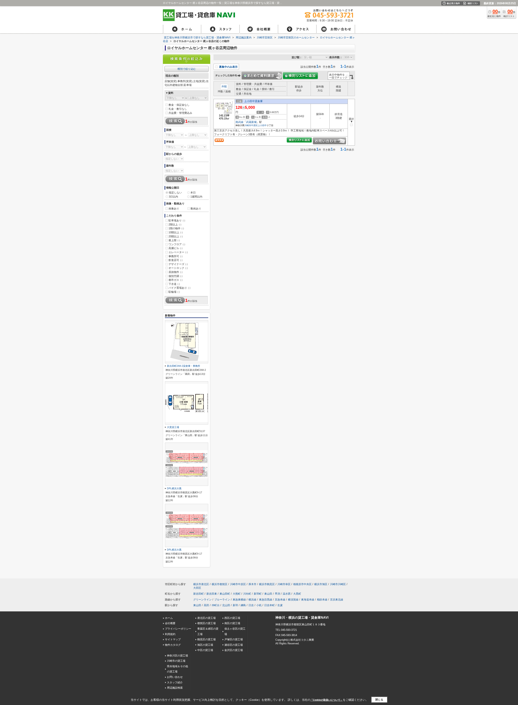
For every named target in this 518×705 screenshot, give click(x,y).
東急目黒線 (265, 599)
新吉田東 (211, 593)
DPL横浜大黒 (174, 488)
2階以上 (175, 224)
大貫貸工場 (173, 427)
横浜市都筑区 (219, 584)
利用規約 (170, 634)
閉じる (379, 699)
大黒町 (297, 593)
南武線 (239, 122)
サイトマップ (173, 639)
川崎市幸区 (284, 584)
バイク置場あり (179, 287)
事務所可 (176, 256)
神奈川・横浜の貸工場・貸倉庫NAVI (301, 617)
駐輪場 (174, 291)
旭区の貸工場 (205, 644)
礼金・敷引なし (178, 108)
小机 (259, 605)
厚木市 (252, 584)
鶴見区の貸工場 (206, 639)
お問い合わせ (175, 677)
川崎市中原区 (251, 125)
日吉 (251, 605)
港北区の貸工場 (206, 617)
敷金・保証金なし (179, 104)
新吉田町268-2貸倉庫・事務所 (183, 366)
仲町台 (216, 605)
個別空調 (176, 276)
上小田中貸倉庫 (253, 101)
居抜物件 (176, 272)
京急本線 (280, 599)
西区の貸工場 (232, 617)
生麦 (280, 605)
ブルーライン (222, 599)
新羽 (235, 605)
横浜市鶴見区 (267, 584)
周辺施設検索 (175, 687)
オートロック (178, 268)
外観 (224, 86)
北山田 (226, 605)
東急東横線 (239, 599)
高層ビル (176, 248)
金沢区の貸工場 (233, 650)
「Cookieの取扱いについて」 (326, 700)
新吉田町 (198, 593)
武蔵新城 (251, 122)
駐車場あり (177, 220)
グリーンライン (202, 599)
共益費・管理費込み (180, 112)
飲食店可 (176, 260)
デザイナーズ (178, 264)
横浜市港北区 (201, 584)
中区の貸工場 (205, 650)
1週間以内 (196, 196)
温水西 (287, 593)
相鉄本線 (322, 599)
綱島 (243, 605)
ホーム (169, 617)
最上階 (174, 240)
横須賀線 (293, 599)
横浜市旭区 (320, 584)
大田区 (197, 587)
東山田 (268, 593)
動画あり (196, 208)
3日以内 (173, 196)
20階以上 (176, 236)
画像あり (174, 208)
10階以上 (176, 232)
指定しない (175, 192)
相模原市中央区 (302, 584)
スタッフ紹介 (175, 682)
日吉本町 (269, 605)
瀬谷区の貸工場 (233, 644)
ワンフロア (177, 244)
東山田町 (225, 593)
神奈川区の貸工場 (177, 655)
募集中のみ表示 (228, 66)
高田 (206, 605)
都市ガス (176, 279)
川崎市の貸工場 (176, 660)
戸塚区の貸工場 (233, 639)
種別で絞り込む (186, 68)
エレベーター (178, 252)
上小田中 (262, 125)
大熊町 (237, 593)
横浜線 (252, 599)
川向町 (247, 593)
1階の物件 (176, 228)
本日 (193, 192)
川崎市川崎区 (338, 584)
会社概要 (170, 623)
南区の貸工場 (232, 623)
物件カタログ (173, 644)
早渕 (277, 593)
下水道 (174, 283)
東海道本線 (307, 599)
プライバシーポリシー (178, 628)
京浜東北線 (336, 599)
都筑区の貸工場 (206, 623)
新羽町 (258, 593)
